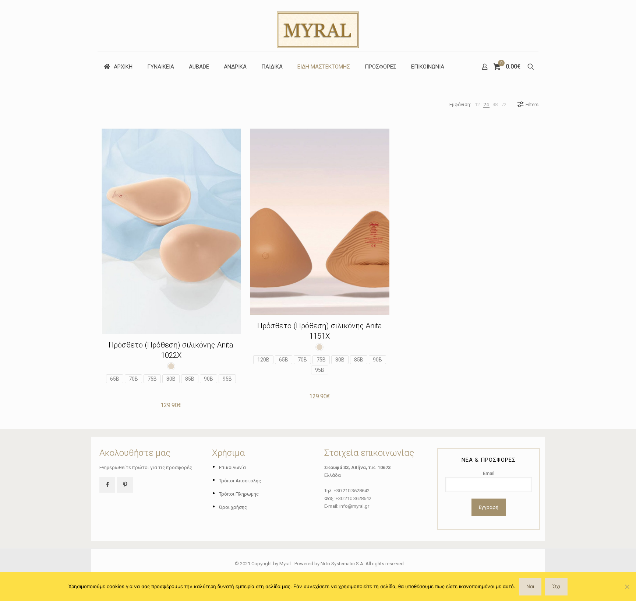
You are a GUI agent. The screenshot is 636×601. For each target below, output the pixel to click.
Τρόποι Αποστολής (240, 480)
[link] (477, 104)
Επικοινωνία (232, 467)
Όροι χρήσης (233, 507)
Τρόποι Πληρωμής (239, 494)
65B (114, 379)
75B (152, 379)
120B (263, 360)
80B (171, 379)
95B (227, 379)
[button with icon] (107, 485)
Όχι (556, 586)
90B (208, 379)
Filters (532, 104)
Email (488, 473)
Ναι (530, 586)
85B (189, 379)
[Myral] (318, 26)
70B (133, 379)
